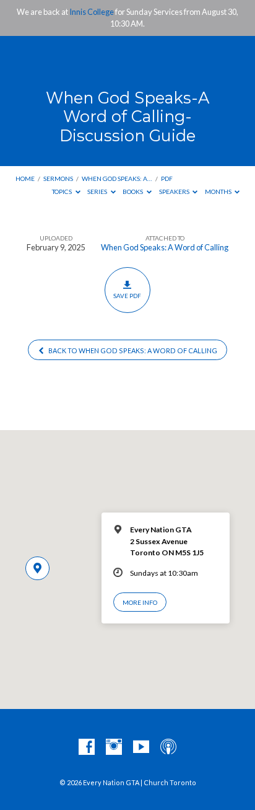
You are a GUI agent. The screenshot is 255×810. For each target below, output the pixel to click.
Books (133, 191)
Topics (62, 191)
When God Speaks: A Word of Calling (164, 247)
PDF (167, 178)
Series (97, 191)
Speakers (175, 191)
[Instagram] (114, 747)
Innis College (91, 12)
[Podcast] (168, 747)
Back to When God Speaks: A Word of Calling (132, 350)
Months (219, 191)
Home (25, 178)
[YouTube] (141, 747)
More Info (140, 602)
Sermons (58, 178)
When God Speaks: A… (117, 178)
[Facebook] (87, 747)
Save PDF (127, 295)
